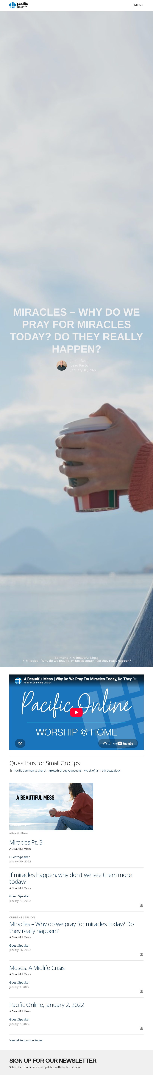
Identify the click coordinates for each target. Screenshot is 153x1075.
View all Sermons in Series (26, 1040)
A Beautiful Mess (85, 658)
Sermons (61, 658)
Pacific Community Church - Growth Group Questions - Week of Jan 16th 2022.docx (67, 770)
